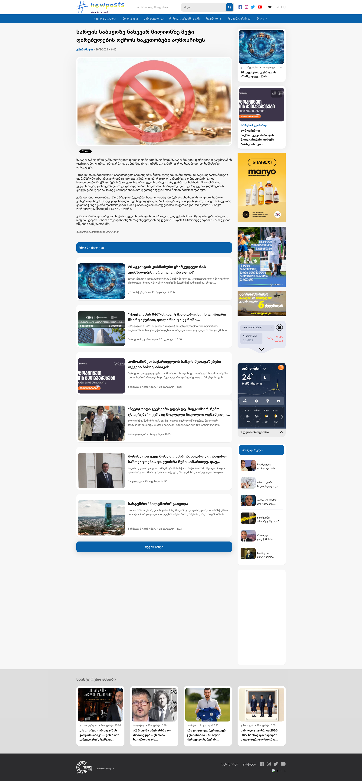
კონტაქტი (249, 764)
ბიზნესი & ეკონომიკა (142, 339)
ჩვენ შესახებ (229, 764)
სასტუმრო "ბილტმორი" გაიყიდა (158, 503)
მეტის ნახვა (154, 547)
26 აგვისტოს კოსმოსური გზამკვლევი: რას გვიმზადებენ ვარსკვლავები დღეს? (167, 269)
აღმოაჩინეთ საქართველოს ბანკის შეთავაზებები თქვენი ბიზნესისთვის (174, 364)
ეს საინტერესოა (239, 18)
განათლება (247, 725)
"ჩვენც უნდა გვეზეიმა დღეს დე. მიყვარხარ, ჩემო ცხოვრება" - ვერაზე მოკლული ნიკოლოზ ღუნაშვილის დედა (178, 412)
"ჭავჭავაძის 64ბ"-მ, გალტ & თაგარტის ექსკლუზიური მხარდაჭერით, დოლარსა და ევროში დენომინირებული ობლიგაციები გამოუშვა (177, 317)
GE (270, 7)
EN (277, 7)
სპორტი (191, 725)
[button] (273, 94)
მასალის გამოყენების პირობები (97, 231)
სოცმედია (213, 18)
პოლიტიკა (130, 18)
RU (283, 7)
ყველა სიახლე (105, 18)
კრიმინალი (84, 49)
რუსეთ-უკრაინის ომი (185, 18)
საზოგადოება (154, 18)
